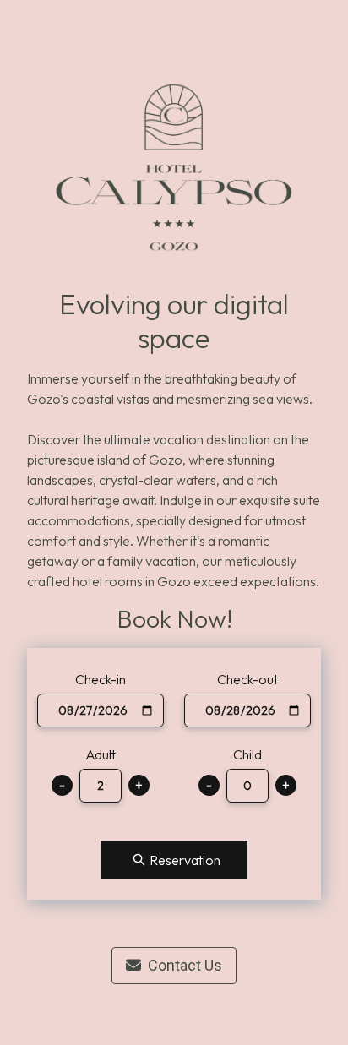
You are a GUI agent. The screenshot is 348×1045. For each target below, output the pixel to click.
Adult (100, 754)
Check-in (100, 679)
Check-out (247, 679)
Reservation (185, 860)
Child (247, 754)
